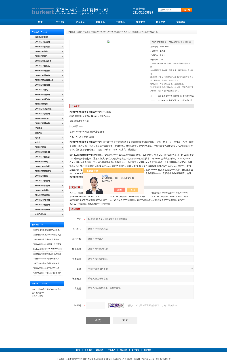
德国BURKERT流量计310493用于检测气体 (176, 96)
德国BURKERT (98, 32)
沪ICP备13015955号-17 (114, 359)
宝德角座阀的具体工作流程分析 (46, 268)
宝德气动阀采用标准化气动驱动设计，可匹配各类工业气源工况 (59, 230)
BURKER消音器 (42, 118)
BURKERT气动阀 (42, 200)
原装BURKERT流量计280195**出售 (84, 196)
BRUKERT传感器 (42, 195)
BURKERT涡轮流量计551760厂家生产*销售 (169, 196)
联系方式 (160, 22)
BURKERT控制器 (42, 157)
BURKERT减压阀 (42, 114)
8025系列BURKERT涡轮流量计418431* (168, 200)
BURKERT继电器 (42, 123)
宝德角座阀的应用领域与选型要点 (47, 235)
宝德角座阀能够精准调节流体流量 (47, 254)
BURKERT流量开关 (43, 171)
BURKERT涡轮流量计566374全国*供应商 (127, 196)
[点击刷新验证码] (116, 305)
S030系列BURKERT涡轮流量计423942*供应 (88, 200)
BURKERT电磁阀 (42, 209)
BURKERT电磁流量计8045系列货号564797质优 (89, 204)
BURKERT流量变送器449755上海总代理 (175, 100)
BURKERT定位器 (42, 166)
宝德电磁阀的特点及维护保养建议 (47, 244)
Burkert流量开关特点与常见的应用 (47, 249)
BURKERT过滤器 (42, 71)
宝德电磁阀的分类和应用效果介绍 (47, 273)
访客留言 (180, 22)
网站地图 (123, 350)
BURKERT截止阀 (42, 181)
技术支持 (140, 22)
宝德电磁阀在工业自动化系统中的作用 (49, 239)
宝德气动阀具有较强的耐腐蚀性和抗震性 (50, 263)
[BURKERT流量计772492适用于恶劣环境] (108, 65)
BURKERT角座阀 (42, 205)
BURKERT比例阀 (42, 185)
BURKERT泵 (40, 147)
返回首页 (136, 350)
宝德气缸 (38, 133)
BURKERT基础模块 (43, 109)
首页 (79, 32)
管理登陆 (147, 350)
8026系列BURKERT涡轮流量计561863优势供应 (130, 200)
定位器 (37, 138)
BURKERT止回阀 (42, 42)
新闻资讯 (100, 22)
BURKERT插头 (41, 56)
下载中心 (120, 22)
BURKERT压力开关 (43, 61)
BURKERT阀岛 (41, 90)
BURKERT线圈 (41, 104)
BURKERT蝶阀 (41, 176)
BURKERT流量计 (42, 190)
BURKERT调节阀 (42, 99)
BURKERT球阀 (41, 162)
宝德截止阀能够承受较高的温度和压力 (49, 259)
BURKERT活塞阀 (42, 75)
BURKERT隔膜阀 (42, 94)
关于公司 (60, 22)
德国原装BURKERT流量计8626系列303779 (169, 193)
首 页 (40, 22)
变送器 (37, 142)
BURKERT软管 (41, 51)
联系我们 (99, 350)
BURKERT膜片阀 (42, 152)
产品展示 (80, 22)
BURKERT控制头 (42, 66)
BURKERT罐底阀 (42, 85)
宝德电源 (38, 128)
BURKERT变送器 (42, 47)
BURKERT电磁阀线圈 (44, 80)
